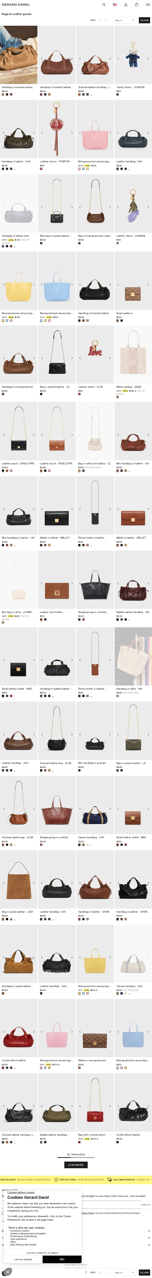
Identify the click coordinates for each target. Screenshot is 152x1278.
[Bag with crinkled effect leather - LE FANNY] (95, 1102)
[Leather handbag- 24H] (133, 129)
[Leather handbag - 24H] (18, 730)
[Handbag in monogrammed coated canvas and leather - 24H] (18, 354)
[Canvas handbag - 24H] (95, 805)
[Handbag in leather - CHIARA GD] (95, 879)
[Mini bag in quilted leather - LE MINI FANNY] (57, 203)
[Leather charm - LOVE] (95, 354)
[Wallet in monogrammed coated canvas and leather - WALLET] (95, 1028)
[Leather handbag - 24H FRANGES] (57, 954)
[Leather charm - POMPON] (57, 129)
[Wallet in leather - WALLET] (57, 505)
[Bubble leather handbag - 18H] (133, 580)
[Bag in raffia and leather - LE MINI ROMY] (95, 431)
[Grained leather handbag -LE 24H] (18, 1102)
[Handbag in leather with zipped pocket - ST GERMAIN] (18, 203)
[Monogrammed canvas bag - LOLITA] (95, 954)
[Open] (148, 4)
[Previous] (3, 58)
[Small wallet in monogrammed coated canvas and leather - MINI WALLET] (133, 281)
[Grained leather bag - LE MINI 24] (57, 730)
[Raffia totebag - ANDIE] (133, 354)
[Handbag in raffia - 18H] (133, 656)
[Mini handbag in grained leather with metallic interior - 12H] (95, 730)
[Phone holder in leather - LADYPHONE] (95, 505)
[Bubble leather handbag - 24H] (57, 1102)
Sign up (145, 1204)
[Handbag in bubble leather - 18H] (57, 656)
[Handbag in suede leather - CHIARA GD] (18, 954)
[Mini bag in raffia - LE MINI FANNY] (18, 580)
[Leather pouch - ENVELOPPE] (18, 431)
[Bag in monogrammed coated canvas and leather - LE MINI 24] (95, 203)
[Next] (33, 58)
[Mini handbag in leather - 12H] (133, 431)
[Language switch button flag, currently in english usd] (115, 4)
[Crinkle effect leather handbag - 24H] (18, 1028)
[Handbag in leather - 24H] (18, 129)
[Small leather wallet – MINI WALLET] (18, 656)
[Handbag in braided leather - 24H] (18, 55)
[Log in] (126, 5)
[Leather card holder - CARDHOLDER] (57, 580)
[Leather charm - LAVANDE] (133, 203)
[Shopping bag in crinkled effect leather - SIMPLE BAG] (95, 580)
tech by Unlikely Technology (76, 1265)
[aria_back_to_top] (86, 1272)
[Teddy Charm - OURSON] (133, 55)
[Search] (104, 4)
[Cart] (136, 5)
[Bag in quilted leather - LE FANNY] (57, 354)
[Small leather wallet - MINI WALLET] (133, 805)
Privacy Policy (87, 1213)
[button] (144, 20)
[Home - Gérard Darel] (16, 4)
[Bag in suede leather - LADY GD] (18, 879)
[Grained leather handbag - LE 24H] (95, 55)
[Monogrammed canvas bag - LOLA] (95, 129)
